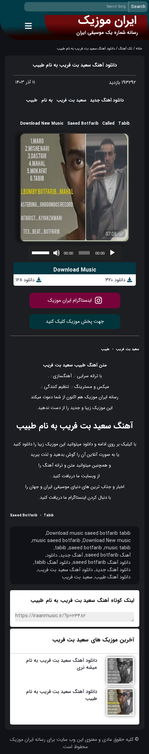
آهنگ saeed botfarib (108, 555)
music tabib (117, 548)
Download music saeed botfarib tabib (88, 533)
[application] (74, 253)
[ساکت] (56, 252)
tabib (60, 548)
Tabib (124, 123)
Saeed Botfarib (82, 123)
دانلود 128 (25, 280)
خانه (139, 48)
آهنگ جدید (71, 555)
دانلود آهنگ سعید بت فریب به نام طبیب (61, 695)
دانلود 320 (115, 280)
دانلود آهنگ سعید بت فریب (65, 570)
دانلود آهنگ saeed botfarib (102, 562)
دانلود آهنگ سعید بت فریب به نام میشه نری (61, 664)
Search (138, 6)
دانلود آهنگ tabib (52, 562)
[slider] (41, 252)
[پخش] (112, 252)
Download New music (107, 540)
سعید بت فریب (71, 100)
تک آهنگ (125, 48)
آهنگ (92, 365)
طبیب (31, 100)
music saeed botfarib (56, 540)
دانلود (88, 444)
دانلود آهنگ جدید (113, 570)
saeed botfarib (85, 548)
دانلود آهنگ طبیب (113, 577)
